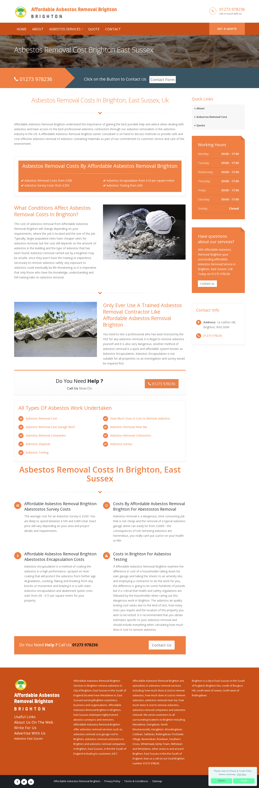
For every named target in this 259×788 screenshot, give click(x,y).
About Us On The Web (33, 722)
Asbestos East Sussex (28, 738)
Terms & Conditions (136, 781)
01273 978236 (232, 9)
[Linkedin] (31, 782)
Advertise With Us (30, 733)
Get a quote (227, 29)
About (38, 29)
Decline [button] (221, 781)
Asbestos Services (65, 29)
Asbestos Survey (121, 444)
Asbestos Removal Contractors (130, 435)
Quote (94, 29)
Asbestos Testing (37, 452)
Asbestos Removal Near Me (128, 427)
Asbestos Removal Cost (41, 418)
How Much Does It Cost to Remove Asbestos (140, 418)
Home (22, 29)
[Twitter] (24, 782)
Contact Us (161, 645)
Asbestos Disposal (38, 444)
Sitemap (157, 781)
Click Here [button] (241, 774)
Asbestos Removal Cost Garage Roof (50, 427)
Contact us (207, 283)
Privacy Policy (112, 781)
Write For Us (25, 727)
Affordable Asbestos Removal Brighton (77, 781)
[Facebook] (17, 782)
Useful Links (25, 716)
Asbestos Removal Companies (46, 435)
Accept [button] (244, 781)
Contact (113, 29)
